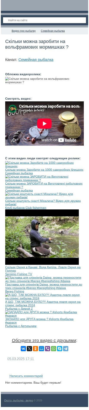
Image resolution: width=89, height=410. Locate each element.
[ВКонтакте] (23, 348)
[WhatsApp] (53, 348)
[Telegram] (65, 348)
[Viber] (47, 348)
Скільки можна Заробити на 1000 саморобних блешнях (44, 169)
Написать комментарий (26, 376)
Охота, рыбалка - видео (18, 400)
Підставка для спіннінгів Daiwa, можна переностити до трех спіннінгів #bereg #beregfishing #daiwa (43, 286)
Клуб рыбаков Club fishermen (25, 207)
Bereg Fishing (14, 291)
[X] (29, 348)
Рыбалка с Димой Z (19, 308)
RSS (82, 371)
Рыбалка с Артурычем (21, 326)
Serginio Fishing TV (18, 274)
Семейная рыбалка (35, 59)
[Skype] (59, 348)
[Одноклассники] (35, 348)
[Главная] (4, 30)
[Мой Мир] (41, 348)
